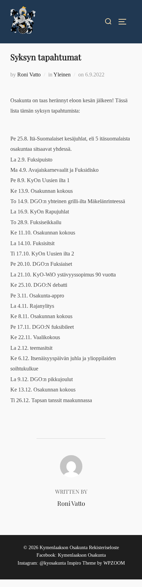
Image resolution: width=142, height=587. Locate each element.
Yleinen (62, 74)
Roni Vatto (29, 74)
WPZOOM (114, 563)
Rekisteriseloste (104, 547)
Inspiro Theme (81, 563)
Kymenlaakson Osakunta (82, 555)
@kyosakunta (53, 563)
